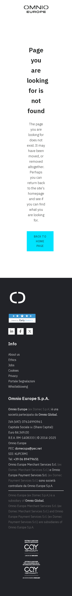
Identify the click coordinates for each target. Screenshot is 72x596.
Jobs (11, 365)
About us (14, 354)
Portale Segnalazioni (21, 381)
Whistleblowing (18, 386)
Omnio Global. (48, 414)
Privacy (13, 376)
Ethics (12, 360)
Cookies (13, 370)
